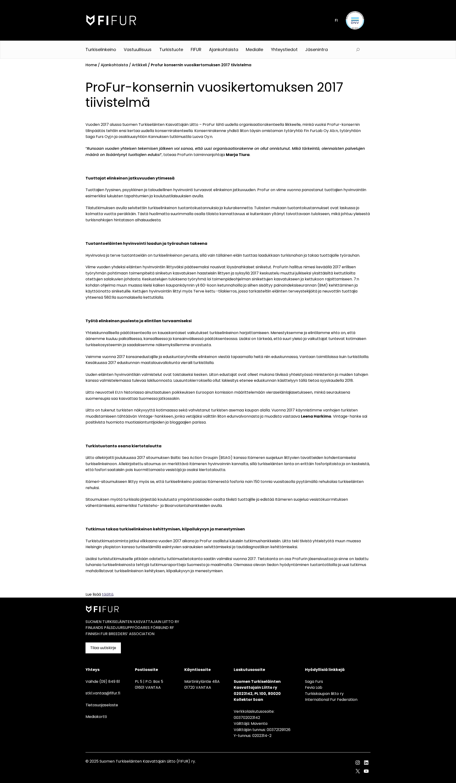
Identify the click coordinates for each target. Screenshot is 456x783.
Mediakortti (96, 716)
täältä (107, 594)
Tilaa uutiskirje (103, 648)
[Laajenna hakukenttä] (358, 49)
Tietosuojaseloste (102, 705)
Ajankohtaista (114, 65)
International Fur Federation (331, 699)
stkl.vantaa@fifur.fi (103, 693)
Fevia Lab (313, 687)
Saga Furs (314, 681)
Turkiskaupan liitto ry (324, 693)
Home (91, 65)
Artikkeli (139, 65)
